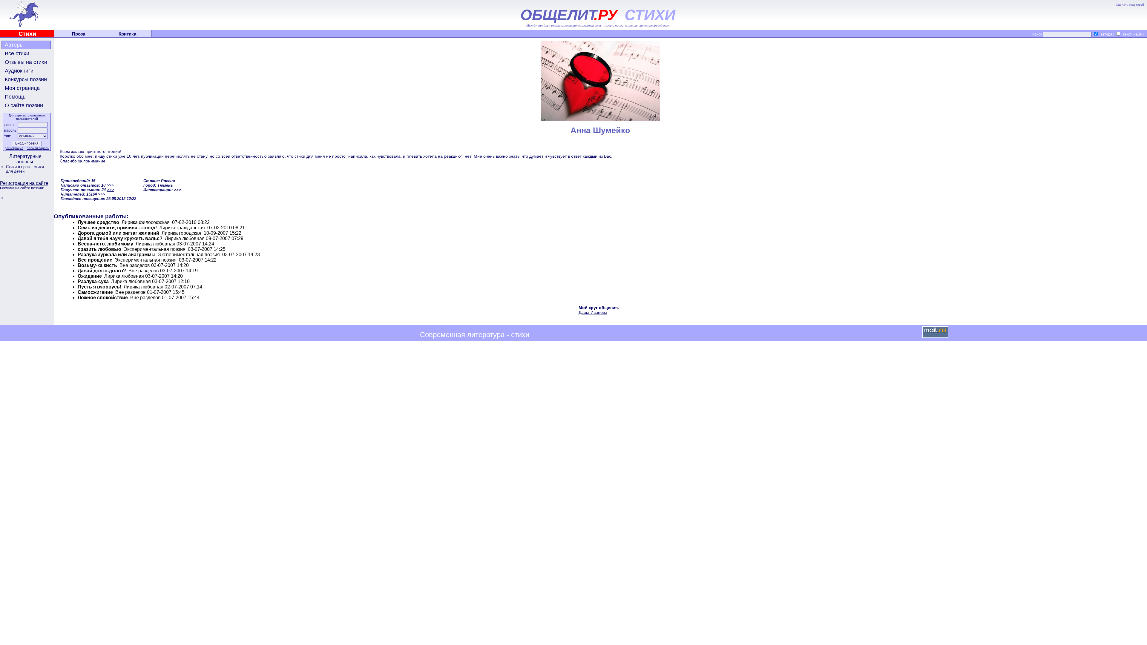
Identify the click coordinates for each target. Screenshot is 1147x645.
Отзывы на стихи (26, 62)
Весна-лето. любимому (105, 243)
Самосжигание (95, 292)
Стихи (27, 33)
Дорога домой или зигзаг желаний (118, 233)
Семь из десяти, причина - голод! (117, 227)
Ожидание (90, 276)
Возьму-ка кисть (97, 265)
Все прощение (95, 259)
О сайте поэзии (24, 105)
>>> (110, 185)
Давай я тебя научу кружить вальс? (120, 238)
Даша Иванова (593, 312)
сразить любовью (99, 249)
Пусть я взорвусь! (99, 286)
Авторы (14, 45)
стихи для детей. (25, 169)
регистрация (14, 148)
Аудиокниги (19, 71)
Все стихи (17, 53)
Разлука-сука (93, 281)
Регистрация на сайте (24, 183)
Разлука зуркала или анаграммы (117, 254)
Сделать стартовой (1130, 4)
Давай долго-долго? (102, 270)
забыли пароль (38, 148)
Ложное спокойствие (103, 297)
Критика (127, 33)
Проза (78, 33)
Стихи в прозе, (20, 167)
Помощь (15, 97)
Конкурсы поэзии (26, 79)
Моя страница (22, 88)
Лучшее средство (98, 222)
